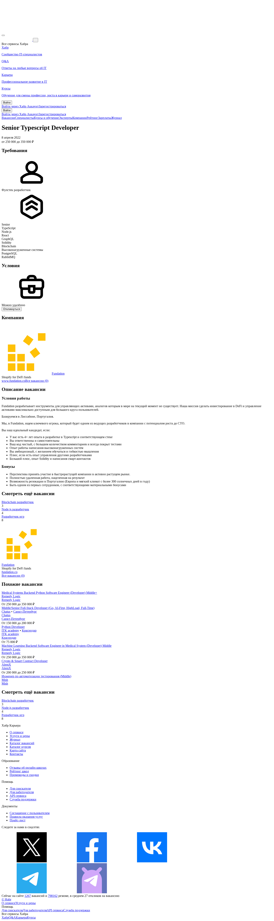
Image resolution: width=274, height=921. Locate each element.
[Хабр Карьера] (17, 40)
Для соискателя (20, 788)
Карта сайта (18, 750)
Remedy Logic (11, 596)
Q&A (12, 917)
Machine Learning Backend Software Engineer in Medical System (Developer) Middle (57, 645)
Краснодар (29, 630)
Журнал (116, 118)
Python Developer (13, 627)
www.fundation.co (13, 380)
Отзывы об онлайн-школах (28, 767)
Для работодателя (22, 792)
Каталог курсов (20, 746)
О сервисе (16, 732)
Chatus (6, 611)
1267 (27, 895)
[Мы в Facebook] (92, 861)
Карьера (21, 917)
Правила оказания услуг (26, 816)
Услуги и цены (20, 736)
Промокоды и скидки (24, 775)
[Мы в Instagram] (212, 861)
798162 (53, 895)
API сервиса (18, 795)
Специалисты (24, 118)
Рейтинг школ (19, 771)
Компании (79, 118)
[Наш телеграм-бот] (92, 892)
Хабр (5, 917)
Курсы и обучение (46, 118)
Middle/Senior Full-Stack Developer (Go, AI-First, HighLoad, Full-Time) (48, 608)
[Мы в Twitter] (32, 861)
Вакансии (8, 118)
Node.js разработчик (15, 509)
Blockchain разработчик (18, 502)
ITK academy (10, 630)
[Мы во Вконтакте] (152, 861)
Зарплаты (104, 118)
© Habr (6, 899)
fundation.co (9, 572)
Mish (5, 680)
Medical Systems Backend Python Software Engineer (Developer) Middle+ (49, 592)
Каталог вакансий (22, 743)
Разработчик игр (13, 516)
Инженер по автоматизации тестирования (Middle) (36, 676)
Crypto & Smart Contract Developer (25, 661)
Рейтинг (92, 118)
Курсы (31, 917)
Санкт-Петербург (25, 611)
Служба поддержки (23, 799)
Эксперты (65, 118)
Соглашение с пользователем (30, 813)
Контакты (16, 754)
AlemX (6, 664)
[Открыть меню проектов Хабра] (3, 35)
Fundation (58, 373)
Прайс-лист (17, 820)
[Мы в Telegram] (32, 892)
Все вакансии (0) (36, 380)
